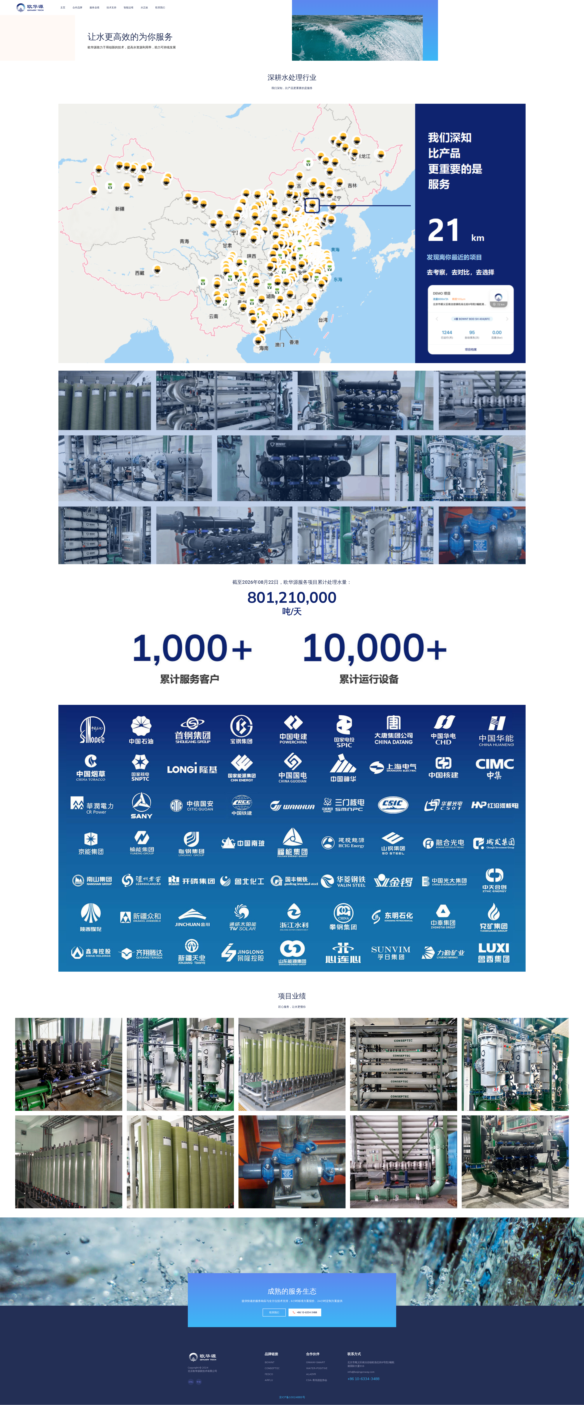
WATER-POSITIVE (316, 1368)
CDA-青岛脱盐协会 (316, 1380)
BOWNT (270, 1362)
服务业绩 (94, 7)
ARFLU (269, 1380)
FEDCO (269, 1374)
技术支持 (111, 7)
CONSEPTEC (272, 1368)
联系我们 (160, 7)
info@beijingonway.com (361, 1371)
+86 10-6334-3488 (554, 7)
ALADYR (311, 1374)
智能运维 (128, 7)
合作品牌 (77, 7)
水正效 (144, 7)
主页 (62, 7)
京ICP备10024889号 (292, 1397)
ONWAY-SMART (315, 1362)
